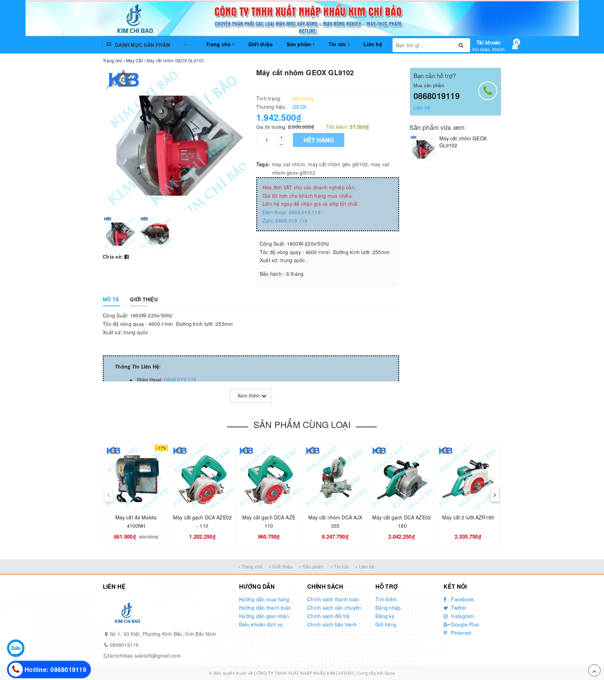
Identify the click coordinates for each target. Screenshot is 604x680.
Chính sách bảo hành (332, 624)
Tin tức (338, 44)
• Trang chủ (250, 566)
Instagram (462, 615)
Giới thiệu (260, 44)
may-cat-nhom (288, 164)
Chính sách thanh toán (333, 599)
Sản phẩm (299, 44)
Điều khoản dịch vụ (261, 624)
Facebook (462, 599)
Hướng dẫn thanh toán (265, 607)
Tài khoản (488, 42)
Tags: (263, 164)
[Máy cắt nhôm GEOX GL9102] (423, 148)
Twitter (458, 607)
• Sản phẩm (311, 566)
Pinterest (461, 632)
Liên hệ (373, 44)
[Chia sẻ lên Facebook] (126, 256)
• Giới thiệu (281, 566)
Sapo (389, 673)
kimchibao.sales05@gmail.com (145, 655)
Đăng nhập (388, 607)
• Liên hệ (364, 566)
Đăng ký (384, 615)
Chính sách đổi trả (328, 615)
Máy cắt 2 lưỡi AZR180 (468, 517)
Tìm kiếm (386, 599)
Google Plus (464, 624)
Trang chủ (219, 44)
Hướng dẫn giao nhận (264, 615)
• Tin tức (340, 566)
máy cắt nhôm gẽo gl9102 (338, 164)
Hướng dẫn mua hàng (264, 599)
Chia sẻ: (113, 256)
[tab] (111, 299)
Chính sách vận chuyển (334, 607)
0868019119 (437, 95)
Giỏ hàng (385, 624)
